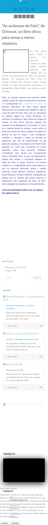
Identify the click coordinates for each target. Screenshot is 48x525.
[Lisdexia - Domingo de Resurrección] (24, 333)
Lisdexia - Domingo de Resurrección (22, 339)
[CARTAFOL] (27, 9)
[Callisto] (24, 2)
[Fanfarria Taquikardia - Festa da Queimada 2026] (24, 298)
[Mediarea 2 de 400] (24, 364)
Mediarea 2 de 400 (14, 370)
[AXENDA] (15, 9)
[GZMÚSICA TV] (21, 9)
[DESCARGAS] (33, 9)
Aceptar (5, 523)
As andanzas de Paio (31, 104)
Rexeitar (15, 523)
